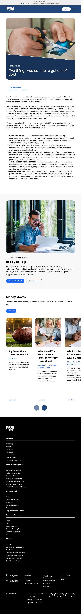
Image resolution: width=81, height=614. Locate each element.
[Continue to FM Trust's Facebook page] (73, 595)
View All (11, 311)
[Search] (59, 9)
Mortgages (10, 452)
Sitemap (46, 586)
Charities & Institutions (14, 484)
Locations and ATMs (66, 578)
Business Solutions (12, 505)
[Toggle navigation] (73, 9)
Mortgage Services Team (15, 558)
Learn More (12, 400)
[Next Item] (44, 408)
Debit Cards (10, 449)
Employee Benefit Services (15, 511)
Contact (27, 581)
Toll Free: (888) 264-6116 (34, 603)
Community (13, 90)
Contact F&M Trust (15, 281)
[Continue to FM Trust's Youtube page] (56, 595)
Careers (9, 544)
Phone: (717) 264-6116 (34, 600)
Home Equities (11, 455)
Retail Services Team (13, 561)
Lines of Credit (11, 458)
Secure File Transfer (31, 583)
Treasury (9, 502)
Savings (23, 90)
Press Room (28, 575)
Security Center (11, 526)
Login (66, 9)
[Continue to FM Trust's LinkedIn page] (62, 595)
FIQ (7, 534)
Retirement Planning (13, 473)
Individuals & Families (13, 470)
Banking (8, 497)
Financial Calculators (13, 532)
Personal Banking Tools (14, 529)
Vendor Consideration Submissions (48, 576)
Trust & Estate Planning (14, 479)
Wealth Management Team (15, 487)
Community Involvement (15, 547)
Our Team (9, 550)
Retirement (53, 365)
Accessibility (47, 583)
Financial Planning (12, 476)
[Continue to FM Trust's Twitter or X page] (67, 595)
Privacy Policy (66, 575)
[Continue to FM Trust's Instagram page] (51, 595)
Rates (8, 521)
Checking (9, 444)
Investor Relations (49, 581)
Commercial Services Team (15, 553)
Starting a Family (44, 368)
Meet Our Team (34, 281)
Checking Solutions (12, 500)
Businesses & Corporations (15, 481)
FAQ (7, 523)
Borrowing (9, 508)
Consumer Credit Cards (14, 460)
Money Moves (15, 87)
